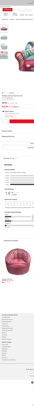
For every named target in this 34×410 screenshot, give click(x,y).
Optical (4, 355)
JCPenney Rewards (7, 321)
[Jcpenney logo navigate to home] (7, 9)
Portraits (4, 353)
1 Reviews (11, 93)
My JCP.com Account (7, 319)
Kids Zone (4, 357)
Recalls (4, 332)
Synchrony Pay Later (7, 330)
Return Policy (5, 326)
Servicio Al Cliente (6, 339)
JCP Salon (4, 351)
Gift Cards (4, 335)
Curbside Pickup (6, 346)
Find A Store (5, 344)
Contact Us (5, 324)
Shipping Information (7, 328)
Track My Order (6, 317)
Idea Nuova (9, 98)
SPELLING (16, 107)
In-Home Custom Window (8, 360)
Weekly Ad (4, 349)
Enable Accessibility (5, 6)
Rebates (4, 337)
